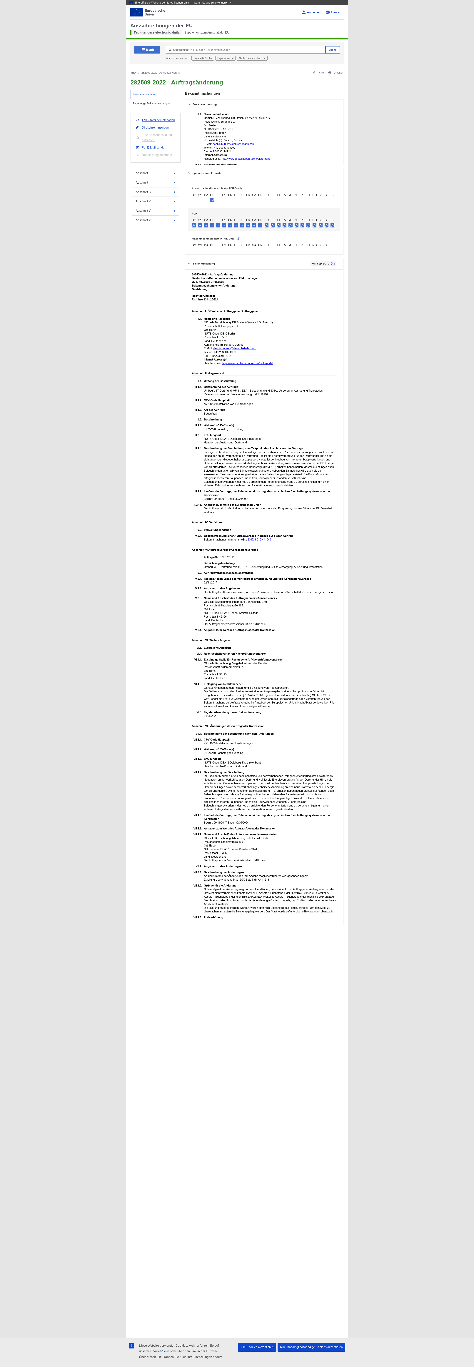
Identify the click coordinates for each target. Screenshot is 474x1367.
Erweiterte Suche (202, 58)
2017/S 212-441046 (259, 539)
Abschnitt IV (143, 192)
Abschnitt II (143, 182)
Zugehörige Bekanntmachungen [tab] (152, 103)
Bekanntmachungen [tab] (144, 94)
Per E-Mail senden (154, 147)
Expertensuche (225, 58)
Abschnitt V (143, 201)
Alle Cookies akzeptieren (257, 1347)
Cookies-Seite (159, 1351)
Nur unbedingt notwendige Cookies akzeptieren (311, 1347)
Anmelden (314, 12)
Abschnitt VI (143, 210)
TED (133, 72)
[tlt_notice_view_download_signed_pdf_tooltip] (212, 200)
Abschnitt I (142, 173)
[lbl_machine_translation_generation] (238, 239)
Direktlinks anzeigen (155, 127)
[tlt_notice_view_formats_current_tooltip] (333, 263)
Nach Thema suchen (250, 58)
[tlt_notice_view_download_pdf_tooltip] (194, 225)
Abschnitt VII (144, 220)
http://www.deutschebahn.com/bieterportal (246, 158)
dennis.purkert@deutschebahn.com (234, 143)
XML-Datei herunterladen (158, 120)
